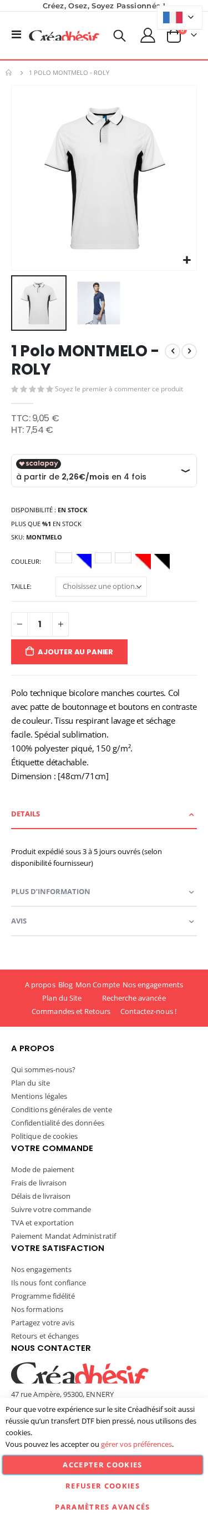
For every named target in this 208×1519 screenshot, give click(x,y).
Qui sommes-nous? (43, 1069)
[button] (186, 260)
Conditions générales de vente (61, 1109)
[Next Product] (189, 351)
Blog (65, 985)
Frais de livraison (39, 1183)
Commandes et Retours (71, 1011)
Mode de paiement (42, 1169)
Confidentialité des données (57, 1123)
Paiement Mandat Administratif (63, 1236)
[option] (63, 557)
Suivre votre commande (51, 1209)
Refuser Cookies (102, 1486)
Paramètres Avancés (102, 1507)
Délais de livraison (40, 1196)
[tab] (104, 814)
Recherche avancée (134, 998)
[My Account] (148, 35)
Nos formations (37, 1309)
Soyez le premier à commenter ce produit (119, 388)
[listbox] (114, 563)
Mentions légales (39, 1096)
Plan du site (30, 1083)
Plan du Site (62, 998)
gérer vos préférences (136, 1444)
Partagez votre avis (42, 1323)
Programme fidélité (43, 1296)
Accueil (9, 72)
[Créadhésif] (64, 35)
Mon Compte (97, 985)
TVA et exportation (42, 1223)
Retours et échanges (45, 1336)
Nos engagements (153, 985)
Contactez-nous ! (148, 1011)
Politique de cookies (44, 1136)
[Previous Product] (172, 351)
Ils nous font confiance (49, 1283)
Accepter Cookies (103, 1465)
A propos (40, 985)
